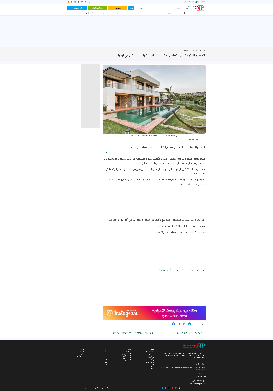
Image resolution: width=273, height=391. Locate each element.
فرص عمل (117, 8)
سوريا (105, 351)
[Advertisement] (136, 31)
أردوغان (152, 368)
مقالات (128, 13)
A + (110, 153)
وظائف (129, 349)
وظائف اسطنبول (149, 351)
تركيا (203, 270)
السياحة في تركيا (126, 358)
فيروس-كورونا (150, 362)
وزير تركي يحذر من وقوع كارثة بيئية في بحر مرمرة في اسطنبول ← (131, 333)
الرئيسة (182, 13)
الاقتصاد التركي (127, 356)
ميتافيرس (106, 13)
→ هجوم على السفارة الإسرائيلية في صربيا (191, 333)
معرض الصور (80, 356)
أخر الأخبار (195, 50)
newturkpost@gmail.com (198, 384)
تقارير (122, 13)
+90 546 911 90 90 (201, 376)
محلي (170, 13)
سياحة (151, 13)
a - (106, 153)
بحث (131, 8)
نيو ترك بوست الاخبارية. (90, 388)
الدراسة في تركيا (126, 360)
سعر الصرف (127, 351)
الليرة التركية (151, 358)
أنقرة (153, 364)
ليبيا (106, 364)
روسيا (105, 358)
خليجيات (98, 13)
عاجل (152, 366)
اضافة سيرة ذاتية (97, 8)
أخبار (175, 13)
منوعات (115, 13)
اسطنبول (151, 354)
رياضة (144, 13)
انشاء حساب (188, 2)
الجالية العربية (88, 13)
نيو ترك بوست (191, 270)
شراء (172, 270)
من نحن (82, 351)
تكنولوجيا (137, 13)
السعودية (104, 356)
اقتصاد (158, 13)
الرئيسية (203, 50)
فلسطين (104, 360)
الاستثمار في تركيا (126, 354)
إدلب (106, 354)
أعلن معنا (81, 354)
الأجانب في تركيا (180, 270)
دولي (164, 13)
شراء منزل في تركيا (164, 270)
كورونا (152, 360)
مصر (106, 362)
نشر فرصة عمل (77, 8)
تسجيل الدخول (200, 2)
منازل (198, 270)
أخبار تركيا (151, 349)
